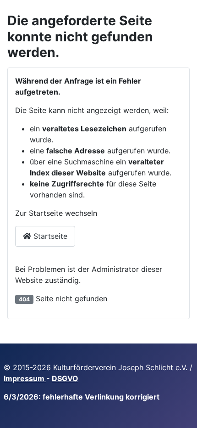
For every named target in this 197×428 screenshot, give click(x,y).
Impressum (25, 378)
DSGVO (65, 378)
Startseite (49, 236)
